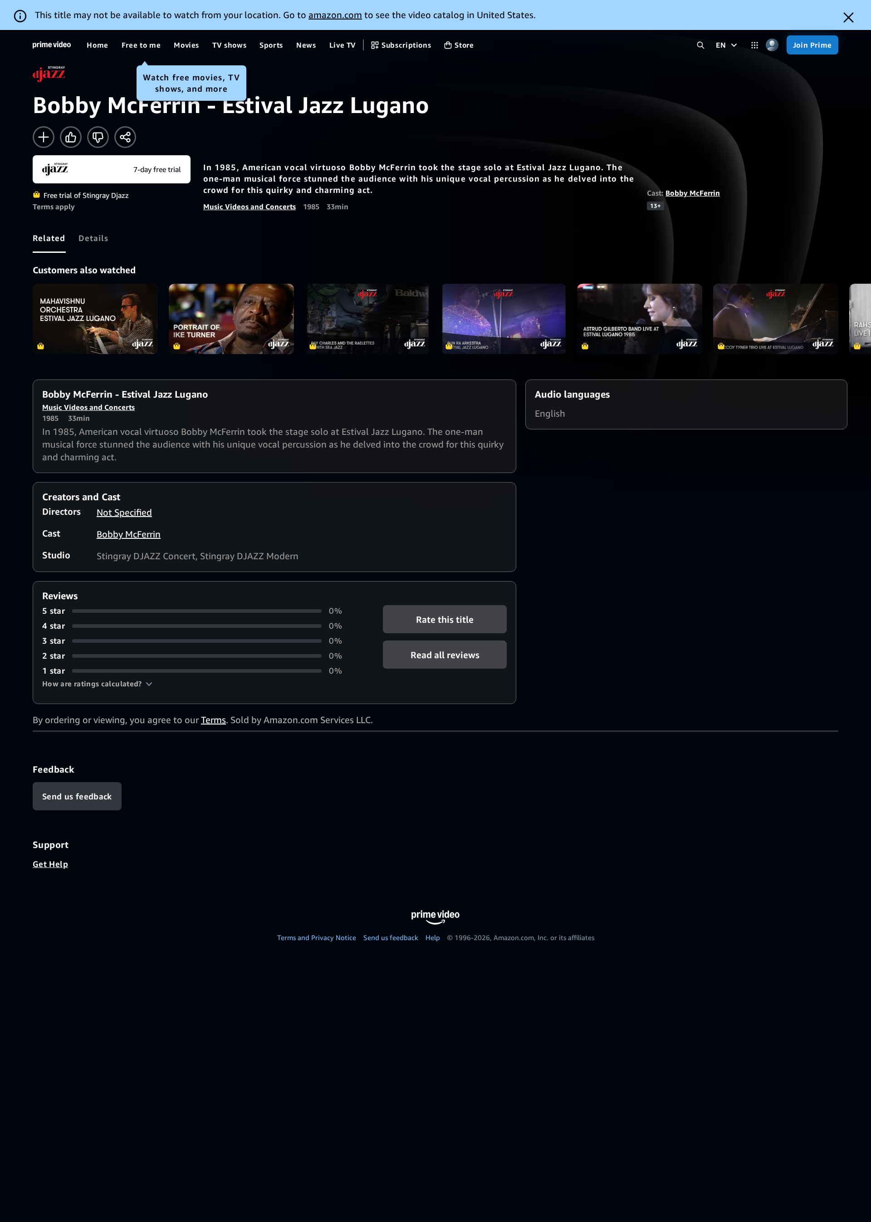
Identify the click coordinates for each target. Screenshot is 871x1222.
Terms (213, 719)
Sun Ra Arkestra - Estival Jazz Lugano (503, 319)
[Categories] (754, 45)
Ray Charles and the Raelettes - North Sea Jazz (367, 319)
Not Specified (124, 512)
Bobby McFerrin (692, 192)
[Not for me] (98, 137)
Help (433, 937)
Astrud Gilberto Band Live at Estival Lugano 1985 (639, 319)
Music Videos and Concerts (249, 206)
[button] (97, 683)
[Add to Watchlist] (43, 137)
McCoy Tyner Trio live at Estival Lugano (775, 319)
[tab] (49, 238)
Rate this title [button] (445, 619)
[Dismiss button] (848, 17)
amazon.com (335, 15)
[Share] (125, 137)
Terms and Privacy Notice (316, 937)
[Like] (71, 137)
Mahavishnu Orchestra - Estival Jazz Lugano (95, 319)
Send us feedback (390, 937)
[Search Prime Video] (701, 45)
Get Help (50, 864)
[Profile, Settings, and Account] (772, 45)
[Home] (52, 45)
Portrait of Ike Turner (231, 319)
